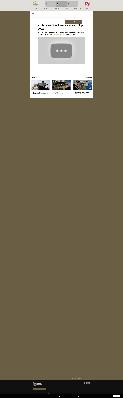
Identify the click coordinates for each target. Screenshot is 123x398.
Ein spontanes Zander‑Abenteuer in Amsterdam (59, 93)
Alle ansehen (89, 77)
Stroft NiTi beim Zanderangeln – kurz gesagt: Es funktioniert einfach (40, 93)
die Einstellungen (107, 396)
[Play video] (61, 50)
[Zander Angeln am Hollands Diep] (82, 85)
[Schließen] (121, 396)
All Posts (33, 13)
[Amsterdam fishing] (61, 85)
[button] (46, 8)
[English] (50, 4)
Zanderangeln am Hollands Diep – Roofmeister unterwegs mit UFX (82, 93)
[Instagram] (88, 383)
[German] (61, 4)
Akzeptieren (116, 396)
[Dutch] (72, 4)
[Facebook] (85, 383)
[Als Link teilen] (38, 68)
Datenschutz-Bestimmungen (74, 396)
